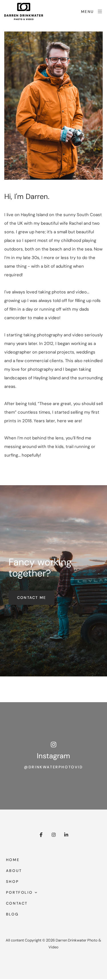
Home (12, 859)
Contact (17, 903)
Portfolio (19, 892)
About (14, 870)
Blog (12, 914)
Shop (12, 881)
